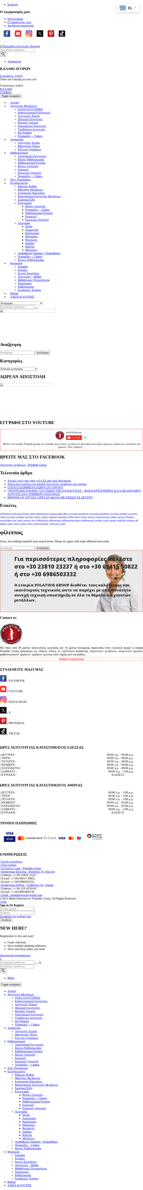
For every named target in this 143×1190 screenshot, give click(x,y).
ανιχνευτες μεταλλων (15, 517)
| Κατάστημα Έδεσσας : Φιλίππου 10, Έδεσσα (27, 871)
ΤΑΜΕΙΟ (6, 92)
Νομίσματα (21, 1171)
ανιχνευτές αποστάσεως (79, 514)
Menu (10, 977)
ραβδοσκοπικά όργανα (71, 520)
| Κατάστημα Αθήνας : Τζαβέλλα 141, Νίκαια (26, 885)
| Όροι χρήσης (8, 865)
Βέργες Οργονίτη (25, 1054)
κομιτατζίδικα (6, 520)
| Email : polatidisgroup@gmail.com (21, 895)
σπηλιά (106, 520)
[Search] (3, 54)
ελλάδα (113, 517)
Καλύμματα (29, 1121)
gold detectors (6, 514)
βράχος (78, 517)
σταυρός (112, 520)
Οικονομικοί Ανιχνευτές (29, 1014)
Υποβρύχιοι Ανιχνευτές (28, 1017)
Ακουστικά (29, 1118)
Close (3, 901)
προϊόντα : (11, 76)
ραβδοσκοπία (42, 520)
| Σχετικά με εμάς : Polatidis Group (20, 868)
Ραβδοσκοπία (23, 1175)
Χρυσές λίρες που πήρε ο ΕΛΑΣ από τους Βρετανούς (39, 480)
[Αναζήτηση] (36, 307)
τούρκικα (130, 520)
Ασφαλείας (14, 1027)
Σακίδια (26, 1131)
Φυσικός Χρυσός (25, 1011)
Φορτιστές (28, 1128)
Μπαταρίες (28, 1125)
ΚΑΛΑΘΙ (6, 89)
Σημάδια (20, 1155)
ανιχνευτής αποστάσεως (99, 514)
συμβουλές (121, 520)
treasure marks (56, 514)
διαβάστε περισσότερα (71, 658)
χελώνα (23, 524)
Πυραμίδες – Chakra (27, 1024)
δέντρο (84, 517)
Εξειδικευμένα (16, 1071)
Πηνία (26, 1115)
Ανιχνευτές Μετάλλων (20, 994)
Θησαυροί (13, 1151)
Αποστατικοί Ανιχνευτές (29, 1044)
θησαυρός (130, 517)
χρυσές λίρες (54, 524)
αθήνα (65, 514)
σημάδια (98, 520)
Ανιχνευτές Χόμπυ (26, 1004)
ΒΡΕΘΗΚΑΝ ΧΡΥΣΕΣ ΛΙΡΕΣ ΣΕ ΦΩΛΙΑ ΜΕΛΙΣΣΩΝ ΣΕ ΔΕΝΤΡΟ (50, 497)
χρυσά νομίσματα (41, 524)
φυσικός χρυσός (6, 524)
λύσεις (20, 520)
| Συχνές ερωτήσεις (11, 861)
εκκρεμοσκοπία (103, 517)
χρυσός (63, 524)
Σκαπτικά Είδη (23, 1088)
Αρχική (11, 991)
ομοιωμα (27, 520)
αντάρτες (44, 517)
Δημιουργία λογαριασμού (15, 955)
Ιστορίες (20, 1158)
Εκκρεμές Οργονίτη (27, 1061)
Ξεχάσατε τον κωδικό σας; (15, 916)
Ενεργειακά (22, 1091)
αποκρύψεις (63, 517)
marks (32, 514)
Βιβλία (11, 1181)
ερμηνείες (121, 517)
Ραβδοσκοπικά (16, 1041)
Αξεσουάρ (21, 1111)
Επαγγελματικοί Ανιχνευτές (31, 1001)
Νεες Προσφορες (17, 1068)
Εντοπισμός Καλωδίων (28, 1081)
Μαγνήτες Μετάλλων (27, 1078)
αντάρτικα (53, 517)
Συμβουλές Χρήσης (26, 1178)
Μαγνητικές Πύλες (26, 1034)
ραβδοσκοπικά (55, 520)
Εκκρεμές (28, 1104)
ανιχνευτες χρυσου (32, 517)
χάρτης (16, 524)
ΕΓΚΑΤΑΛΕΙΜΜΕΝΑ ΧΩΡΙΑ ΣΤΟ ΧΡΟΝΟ (35, 487)
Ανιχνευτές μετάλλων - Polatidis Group (23, 464)
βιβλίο (71, 517)
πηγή (33, 520)
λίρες (14, 520)
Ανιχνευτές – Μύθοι (27, 1165)
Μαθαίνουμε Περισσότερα (31, 1168)
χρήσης (30, 524)
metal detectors (42, 514)
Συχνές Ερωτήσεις (26, 1161)
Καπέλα (27, 1135)
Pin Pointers (22, 1021)
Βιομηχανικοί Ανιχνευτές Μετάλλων (36, 1084)
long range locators (21, 514)
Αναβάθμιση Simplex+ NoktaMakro (36, 1141)
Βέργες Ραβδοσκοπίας (28, 1048)
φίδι (136, 520)
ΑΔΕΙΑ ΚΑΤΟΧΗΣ (19, 1185)
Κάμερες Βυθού (24, 1074)
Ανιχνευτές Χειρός (26, 1031)
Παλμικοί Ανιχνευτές (27, 1007)
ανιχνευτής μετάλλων (119, 514)
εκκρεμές (92, 517)
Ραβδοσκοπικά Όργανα (28, 1051)
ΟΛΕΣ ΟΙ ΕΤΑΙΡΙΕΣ (27, 997)
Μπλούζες (28, 1138)
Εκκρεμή (20, 1058)
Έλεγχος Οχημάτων (26, 1038)
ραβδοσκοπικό (88, 520)
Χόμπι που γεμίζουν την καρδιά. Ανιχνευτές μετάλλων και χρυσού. (47, 484)
